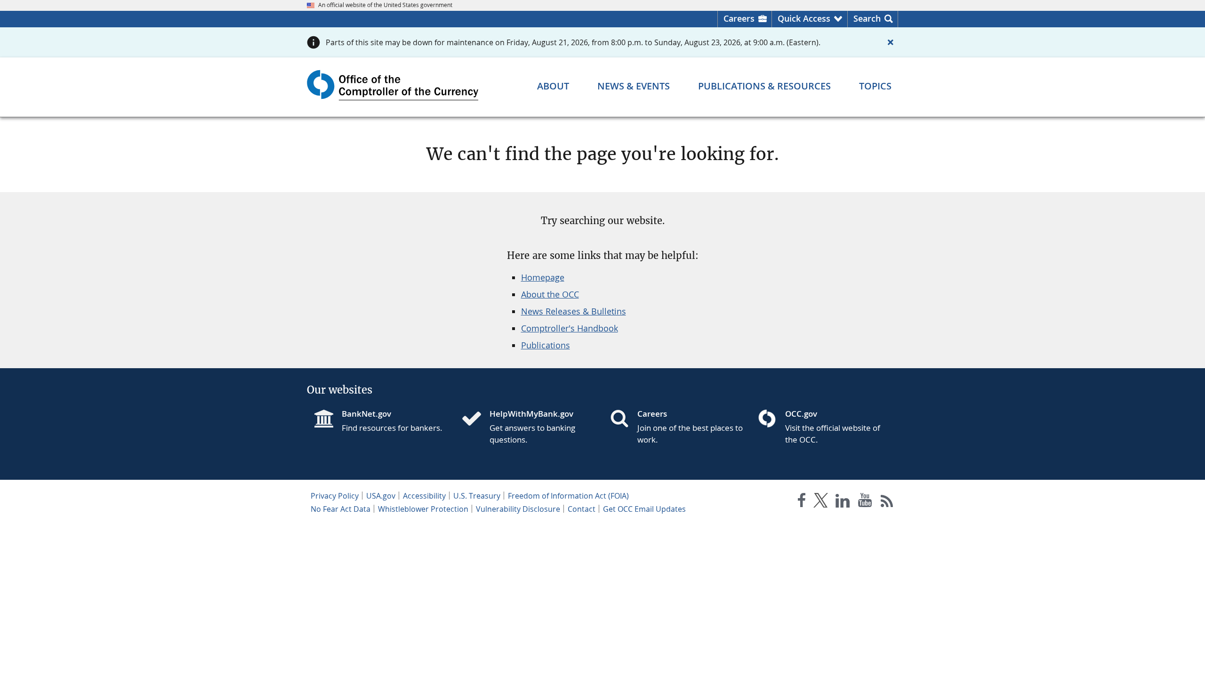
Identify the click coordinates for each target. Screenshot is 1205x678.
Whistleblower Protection (423, 509)
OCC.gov (801, 413)
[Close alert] (890, 42)
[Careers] (623, 419)
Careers (739, 18)
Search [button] (867, 18)
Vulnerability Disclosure (518, 509)
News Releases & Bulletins (573, 311)
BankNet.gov (366, 413)
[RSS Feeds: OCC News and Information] (887, 502)
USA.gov (380, 496)
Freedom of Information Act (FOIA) (568, 496)
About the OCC (550, 294)
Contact (581, 509)
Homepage (542, 277)
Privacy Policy (335, 496)
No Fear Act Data (340, 509)
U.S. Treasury (476, 496)
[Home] (475, 419)
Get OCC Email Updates (644, 509)
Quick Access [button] (804, 18)
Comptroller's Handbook (569, 328)
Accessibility (424, 496)
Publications (545, 345)
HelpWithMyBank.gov (531, 413)
